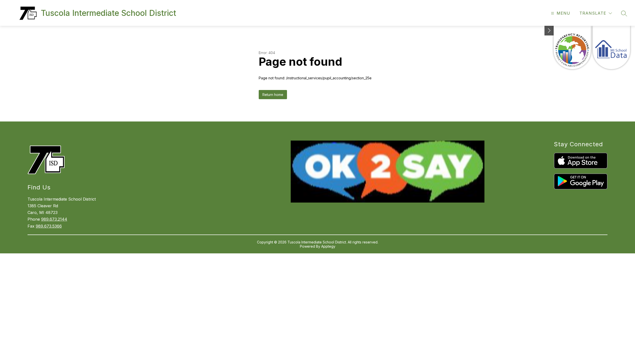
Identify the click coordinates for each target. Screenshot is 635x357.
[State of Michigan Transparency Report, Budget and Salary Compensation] (572, 47)
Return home (272, 94)
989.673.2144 (54, 219)
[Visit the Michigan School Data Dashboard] (611, 47)
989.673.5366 (49, 226)
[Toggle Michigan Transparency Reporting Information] (549, 30)
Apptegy (328, 246)
